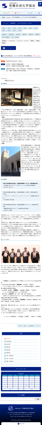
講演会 (37, 40)
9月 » (32, 389)
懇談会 (3, 43)
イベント (38, 325)
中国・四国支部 (5, 37)
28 (26, 385)
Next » (25, 325)
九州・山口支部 (15, 37)
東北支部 (18, 34)
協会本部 (4, 34)
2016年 (19, 30)
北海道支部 (11, 34)
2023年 (19, 28)
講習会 (32, 40)
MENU (40, 5)
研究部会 (4, 40)
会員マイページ (19, 12)
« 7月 (10, 389)
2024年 (14, 28)
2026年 (3, 28)
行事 (21, 333)
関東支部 (24, 34)
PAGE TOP (22, 423)
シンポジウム (12, 40)
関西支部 (37, 34)
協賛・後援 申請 (9, 361)
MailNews (7, 13)
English (31, 13)
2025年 (9, 28)
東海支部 (31, 34)
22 (31, 383)
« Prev (19, 325)
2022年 (25, 28)
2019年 (3, 30)
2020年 (35, 28)
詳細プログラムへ (9, 80)
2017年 (14, 30)
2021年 (30, 28)
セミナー (26, 40)
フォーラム (19, 40)
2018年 (9, 30)
